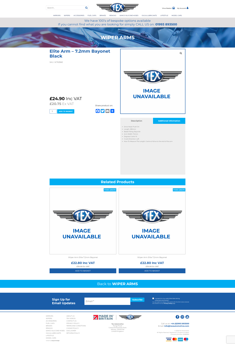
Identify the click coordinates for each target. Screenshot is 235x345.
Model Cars (177, 15)
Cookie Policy (72, 328)
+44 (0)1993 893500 (180, 323)
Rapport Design (56, 340)
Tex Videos (70, 318)
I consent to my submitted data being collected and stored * (167, 299)
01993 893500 (166, 24)
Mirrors (56, 15)
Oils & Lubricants (149, 15)
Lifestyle (164, 15)
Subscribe (137, 300)
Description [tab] (136, 121)
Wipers (67, 15)
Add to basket (66, 111)
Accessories (79, 15)
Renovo (112, 15)
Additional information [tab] (169, 121)
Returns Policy (73, 333)
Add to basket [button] (83, 271)
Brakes (103, 15)
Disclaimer (71, 331)
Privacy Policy (168, 303)
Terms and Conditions (76, 326)
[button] (181, 53)
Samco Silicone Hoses (129, 15)
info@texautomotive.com (176, 326)
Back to (117, 284)
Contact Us (71, 321)
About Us (70, 316)
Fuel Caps (92, 15)
